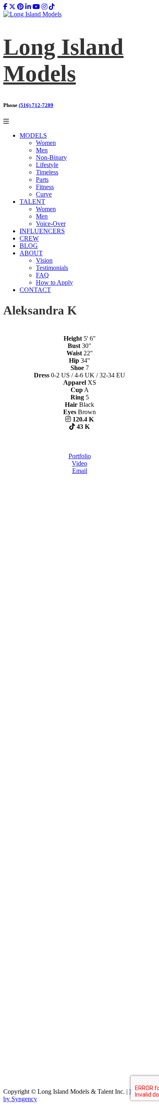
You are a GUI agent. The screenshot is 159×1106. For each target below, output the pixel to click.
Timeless (47, 172)
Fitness (45, 186)
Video (79, 463)
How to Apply (54, 282)
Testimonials (52, 267)
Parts (42, 179)
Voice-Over (51, 223)
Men (42, 150)
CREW (29, 238)
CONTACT (35, 289)
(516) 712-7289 (36, 105)
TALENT (32, 201)
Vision (44, 260)
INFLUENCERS (42, 230)
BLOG (29, 245)
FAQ (42, 275)
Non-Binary (51, 157)
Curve (44, 194)
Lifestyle (47, 164)
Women (46, 142)
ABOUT (31, 253)
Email (79, 470)
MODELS (33, 135)
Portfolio (79, 456)
